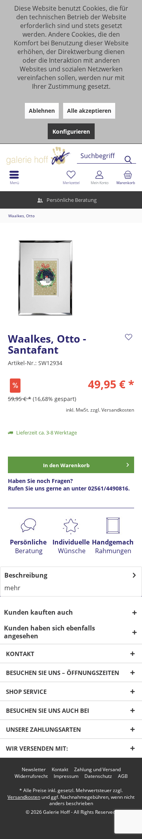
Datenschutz (98, 776)
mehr (12, 588)
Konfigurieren (71, 131)
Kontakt (60, 769)
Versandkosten (23, 797)
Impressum (66, 776)
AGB (123, 776)
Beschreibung (25, 575)
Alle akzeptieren (89, 110)
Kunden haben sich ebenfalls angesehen (49, 632)
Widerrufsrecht (31, 776)
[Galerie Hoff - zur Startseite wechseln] (69, 153)
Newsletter (34, 769)
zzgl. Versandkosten (112, 409)
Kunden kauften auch (38, 612)
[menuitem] (128, 177)
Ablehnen (42, 110)
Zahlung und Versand (97, 769)
